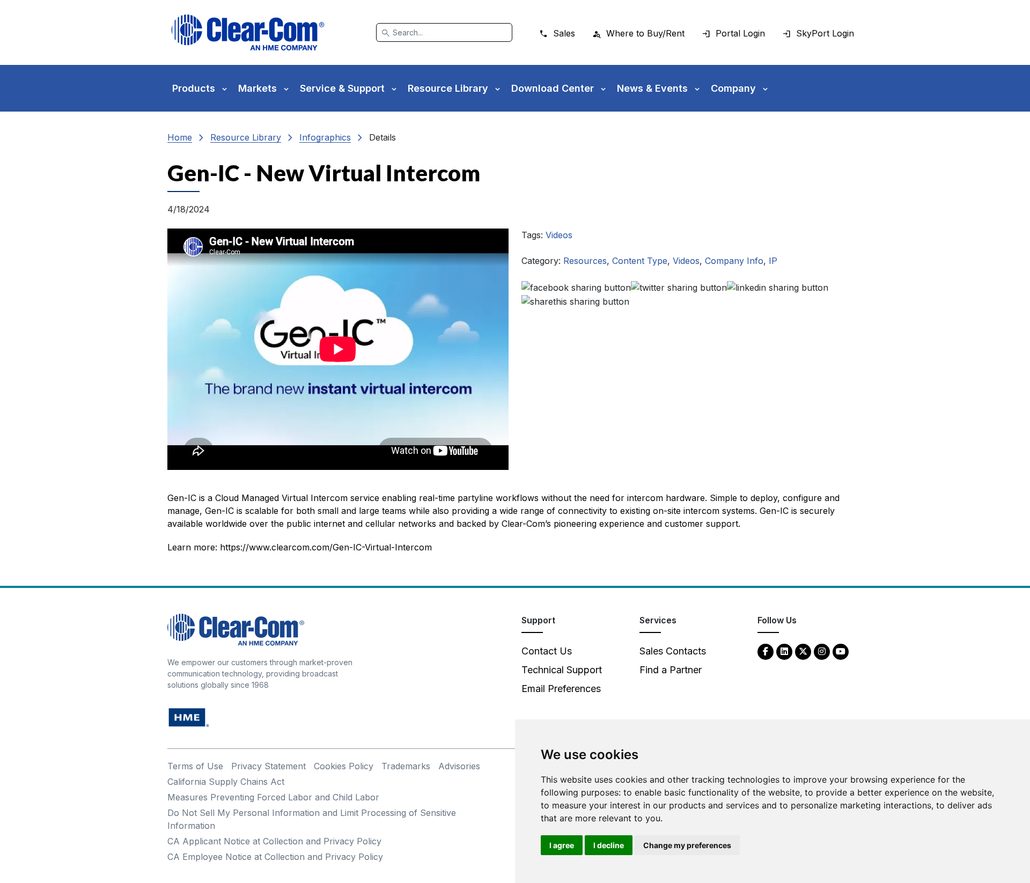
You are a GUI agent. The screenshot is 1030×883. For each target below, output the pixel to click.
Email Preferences (561, 688)
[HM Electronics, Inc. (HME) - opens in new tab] (188, 717)
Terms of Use (195, 766)
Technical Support (561, 669)
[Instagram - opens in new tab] (822, 651)
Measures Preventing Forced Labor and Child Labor (273, 797)
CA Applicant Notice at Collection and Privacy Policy (274, 841)
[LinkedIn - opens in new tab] (784, 651)
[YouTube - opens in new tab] (841, 651)
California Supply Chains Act (225, 781)
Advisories (459, 766)
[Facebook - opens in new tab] (765, 651)
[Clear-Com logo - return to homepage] (247, 32)
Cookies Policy (343, 766)
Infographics (325, 137)
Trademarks (405, 766)
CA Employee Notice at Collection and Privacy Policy (275, 856)
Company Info (734, 260)
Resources (585, 260)
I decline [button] (608, 845)
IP (773, 260)
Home (179, 137)
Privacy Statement (268, 766)
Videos (559, 235)
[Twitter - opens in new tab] (803, 651)
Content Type (639, 260)
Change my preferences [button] (687, 845)
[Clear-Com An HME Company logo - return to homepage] (235, 629)
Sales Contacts (672, 651)
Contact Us (546, 651)
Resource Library (245, 137)
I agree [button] (561, 845)
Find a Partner (670, 669)
